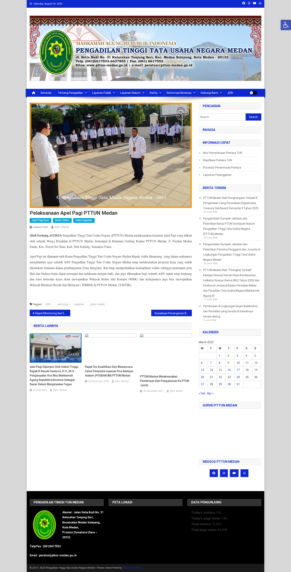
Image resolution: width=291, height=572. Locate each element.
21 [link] (211, 377)
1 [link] (219, 355)
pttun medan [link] (97, 304)
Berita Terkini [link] (62, 220)
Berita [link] (153, 92)
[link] (286, 25)
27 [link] (202, 384)
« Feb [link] (202, 393)
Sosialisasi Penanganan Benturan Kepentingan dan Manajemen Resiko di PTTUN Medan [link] (173, 313)
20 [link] (202, 377)
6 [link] (202, 362)
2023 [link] (48, 304)
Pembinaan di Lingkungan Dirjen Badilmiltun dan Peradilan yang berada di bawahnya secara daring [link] (230, 311)
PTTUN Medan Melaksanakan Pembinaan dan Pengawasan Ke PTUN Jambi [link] (164, 381)
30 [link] (229, 384)
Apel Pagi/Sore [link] (40, 220)
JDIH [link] (230, 92)
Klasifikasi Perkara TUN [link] (217, 160)
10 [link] (238, 362)
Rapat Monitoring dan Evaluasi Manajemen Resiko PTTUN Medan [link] (52, 313)
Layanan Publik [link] (101, 92)
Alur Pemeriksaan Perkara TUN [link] (222, 152)
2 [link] (228, 355)
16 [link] (229, 370)
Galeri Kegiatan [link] (84, 220)
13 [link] (202, 370)
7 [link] (210, 362)
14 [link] (211, 370)
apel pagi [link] (62, 304)
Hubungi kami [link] (209, 92)
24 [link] (238, 377)
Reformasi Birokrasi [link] (179, 92)
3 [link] (237, 355)
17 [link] (238, 370)
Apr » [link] (210, 393)
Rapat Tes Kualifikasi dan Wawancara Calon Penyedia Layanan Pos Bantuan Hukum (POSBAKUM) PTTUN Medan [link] (109, 371)
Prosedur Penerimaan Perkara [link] (222, 167)
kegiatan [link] (79, 304)
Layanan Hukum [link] (130, 92)
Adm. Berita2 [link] (60, 390)
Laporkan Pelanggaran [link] (217, 174)
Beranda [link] (46, 92)
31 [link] (238, 384)
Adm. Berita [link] (61, 227)
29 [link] (220, 384)
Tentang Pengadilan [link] (70, 92)
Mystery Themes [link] (131, 567)
